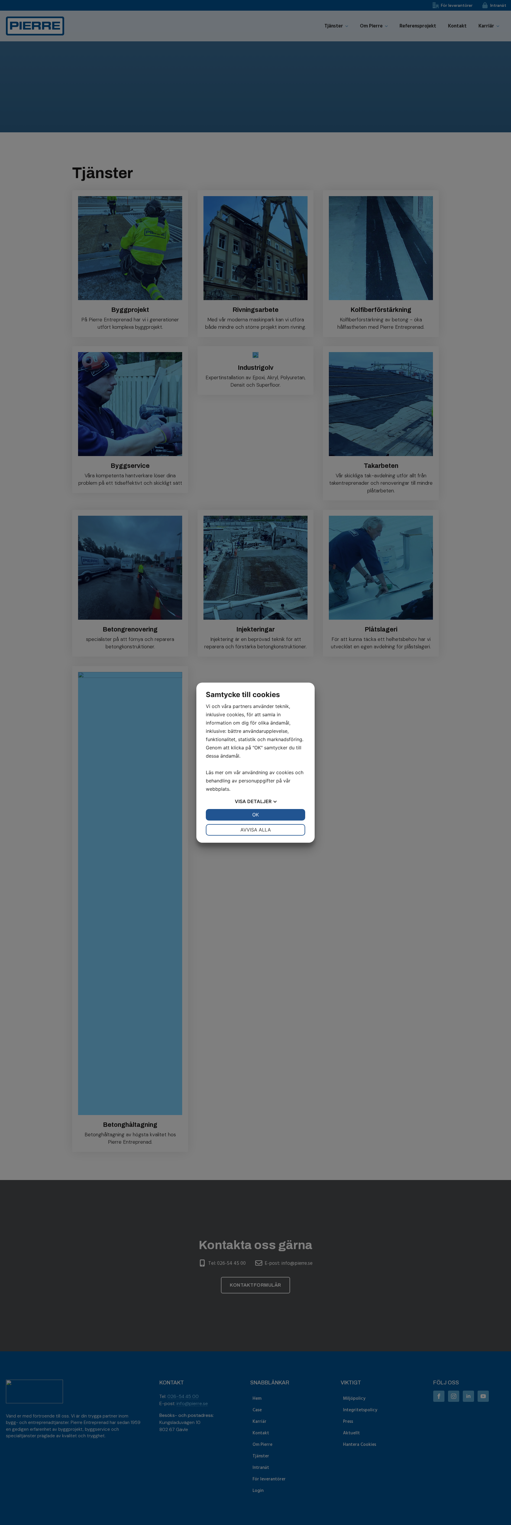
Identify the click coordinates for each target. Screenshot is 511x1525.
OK (255, 815)
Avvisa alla (255, 830)
